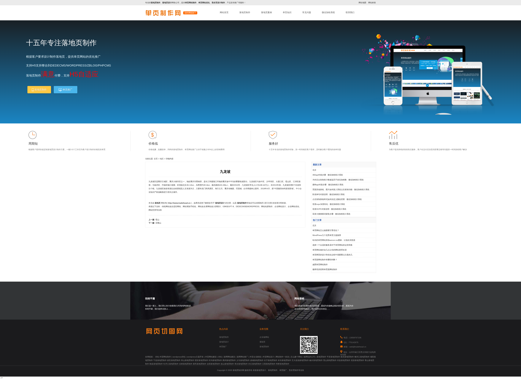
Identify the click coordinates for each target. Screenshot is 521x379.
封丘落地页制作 (255, 364)
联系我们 (350, 12)
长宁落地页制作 (270, 360)
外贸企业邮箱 (255, 357)
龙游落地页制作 (357, 360)
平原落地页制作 (333, 357)
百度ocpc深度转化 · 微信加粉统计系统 (328, 204)
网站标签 (372, 2)
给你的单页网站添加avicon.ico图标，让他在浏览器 (333, 240)
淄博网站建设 (229, 357)
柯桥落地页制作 (282, 364)
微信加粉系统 (328, 12)
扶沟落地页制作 (215, 360)
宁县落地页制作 (160, 360)
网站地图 (362, 2)
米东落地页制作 (284, 360)
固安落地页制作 (201, 360)
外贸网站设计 (268, 357)
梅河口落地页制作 (362, 357)
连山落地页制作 (227, 364)
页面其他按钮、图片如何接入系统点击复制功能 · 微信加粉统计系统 (340, 189)
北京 (314, 170)
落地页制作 (244, 12)
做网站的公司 (309, 357)
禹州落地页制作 (229, 360)
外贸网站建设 (211, 357)
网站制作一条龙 (282, 357)
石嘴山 (158, 223)
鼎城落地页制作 (256, 360)
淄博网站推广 (242, 357)
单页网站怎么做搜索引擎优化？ (325, 230)
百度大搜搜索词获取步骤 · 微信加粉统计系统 (331, 214)
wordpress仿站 (179, 357)
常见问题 (306, 12)
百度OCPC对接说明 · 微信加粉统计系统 (329, 209)
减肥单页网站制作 (320, 264)
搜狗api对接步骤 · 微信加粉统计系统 (327, 185)
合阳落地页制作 (213, 364)
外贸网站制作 (165, 357)
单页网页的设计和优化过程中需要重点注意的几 (332, 255)
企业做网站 (264, 337)
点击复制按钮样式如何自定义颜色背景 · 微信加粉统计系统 (337, 199)
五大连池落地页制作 (300, 360)
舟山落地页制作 (187, 360)
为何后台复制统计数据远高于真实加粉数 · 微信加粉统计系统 (338, 180)
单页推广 (67, 89)
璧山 (157, 220)
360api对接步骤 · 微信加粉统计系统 (327, 175)
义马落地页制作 (243, 360)
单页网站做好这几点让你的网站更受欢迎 (329, 250)
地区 (162, 159)
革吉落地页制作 (241, 364)
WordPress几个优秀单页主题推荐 (326, 235)
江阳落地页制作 (268, 364)
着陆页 (262, 342)
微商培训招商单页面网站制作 (324, 269)
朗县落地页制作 (156, 364)
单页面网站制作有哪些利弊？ (324, 260)
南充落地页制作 (347, 357)
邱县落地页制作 (343, 360)
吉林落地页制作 (185, 364)
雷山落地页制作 (329, 360)
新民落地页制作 (199, 364)
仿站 (157, 357)
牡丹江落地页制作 (171, 364)
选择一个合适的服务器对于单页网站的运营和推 (332, 245)
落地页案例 (266, 12)
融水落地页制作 (316, 360)
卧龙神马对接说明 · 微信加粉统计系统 (328, 194)
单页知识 (287, 12)
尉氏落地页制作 (173, 360)
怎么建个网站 (296, 357)
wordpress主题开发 (195, 357)
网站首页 (224, 12)
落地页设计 (224, 342)
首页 (156, 159)
